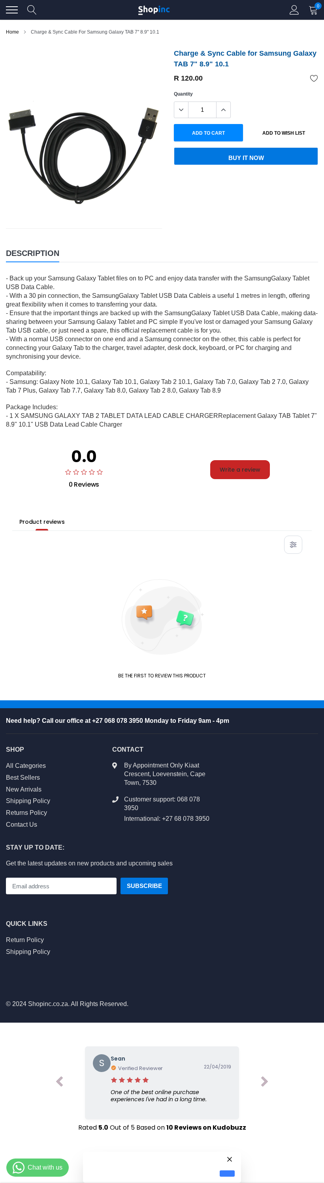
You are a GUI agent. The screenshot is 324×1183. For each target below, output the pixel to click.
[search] (32, 10)
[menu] (12, 10)
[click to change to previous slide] (59, 1083)
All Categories (26, 765)
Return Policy (25, 940)
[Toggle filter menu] (293, 545)
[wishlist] (314, 78)
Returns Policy (26, 812)
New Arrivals (23, 789)
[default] (227, 1173)
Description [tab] (32, 253)
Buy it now (246, 157)
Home (12, 32)
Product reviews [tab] (42, 522)
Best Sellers (23, 777)
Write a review (240, 470)
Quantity (183, 94)
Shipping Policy (28, 800)
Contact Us (21, 824)
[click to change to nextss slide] (265, 1083)
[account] (294, 9)
